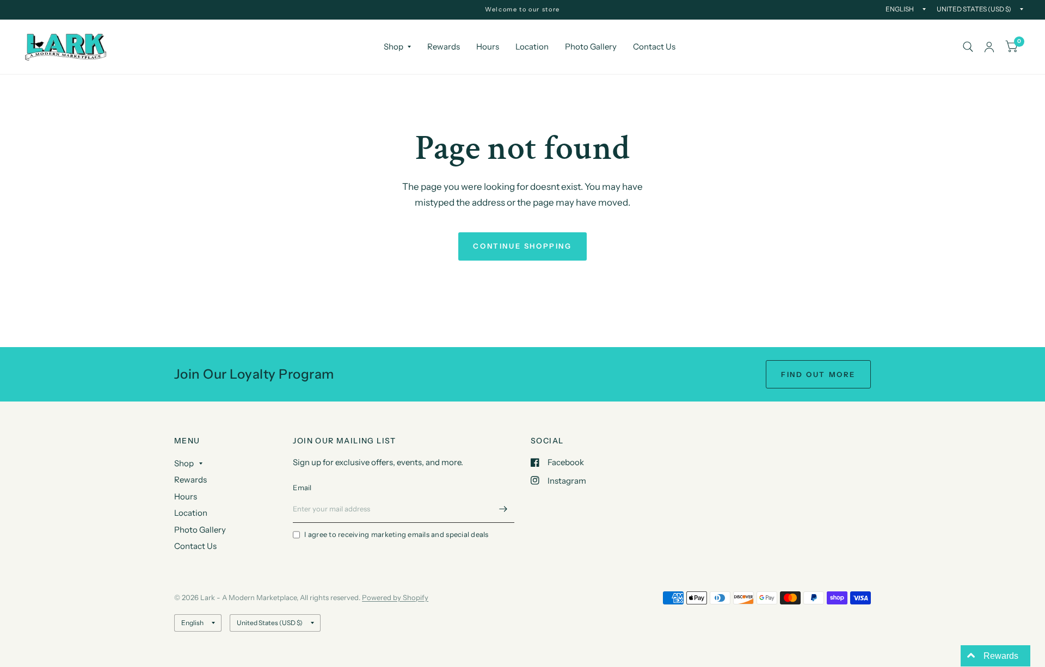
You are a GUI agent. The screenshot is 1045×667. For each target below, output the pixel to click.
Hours (487, 46)
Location (532, 46)
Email (302, 487)
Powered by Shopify (395, 597)
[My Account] (989, 47)
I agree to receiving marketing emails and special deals (396, 534)
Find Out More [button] (818, 374)
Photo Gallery (591, 46)
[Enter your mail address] (503, 509)
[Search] (968, 47)
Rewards (443, 46)
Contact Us (654, 46)
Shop (393, 46)
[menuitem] (397, 46)
